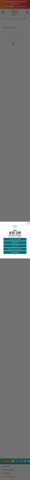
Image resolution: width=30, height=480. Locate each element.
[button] (15, 239)
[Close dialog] (28, 223)
